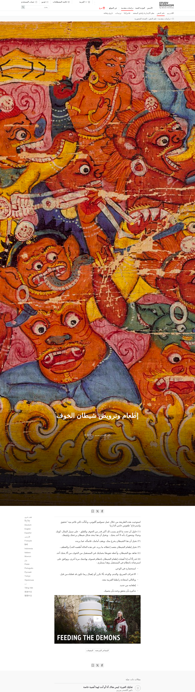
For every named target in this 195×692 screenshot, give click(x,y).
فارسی (27, 537)
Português (29, 568)
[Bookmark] (93, 511)
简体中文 (28, 592)
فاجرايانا (127, 13)
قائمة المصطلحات (60, 2)
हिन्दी (26, 544)
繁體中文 (28, 596)
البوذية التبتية (140, 8)
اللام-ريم (170, 13)
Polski (27, 564)
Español (28, 533)
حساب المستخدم (28, 2)
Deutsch (28, 525)
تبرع (101, 8)
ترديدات (118, 13)
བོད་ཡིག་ (27, 521)
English (28, 529)
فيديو (44, 2)
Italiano (28, 552)
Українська (29, 580)
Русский (28, 572)
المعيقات (89, 650)
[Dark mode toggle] (94, 3)
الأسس (150, 8)
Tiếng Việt (29, 588)
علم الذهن (161, 13)
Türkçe (27, 576)
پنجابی (26, 560)
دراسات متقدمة (127, 8)
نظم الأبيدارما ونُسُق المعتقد (143, 13)
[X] (97, 511)
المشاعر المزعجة (102, 650)
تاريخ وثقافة (108, 13)
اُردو (26, 584)
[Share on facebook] (102, 511)
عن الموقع (113, 8)
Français (28, 541)
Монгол (28, 556)
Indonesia (29, 548)
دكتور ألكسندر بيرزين (103, 435)
